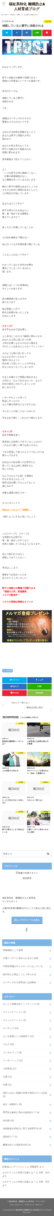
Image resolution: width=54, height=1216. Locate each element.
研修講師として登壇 (13, 950)
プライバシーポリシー (34, 1205)
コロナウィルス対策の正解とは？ (18, 1172)
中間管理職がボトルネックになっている (23, 966)
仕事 (7, 1084)
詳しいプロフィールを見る (27, 920)
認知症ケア (10, 1136)
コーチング (10, 1028)
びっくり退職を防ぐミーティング (21, 1004)
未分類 (8, 1120)
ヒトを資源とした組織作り (18, 1036)
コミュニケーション (14, 1012)
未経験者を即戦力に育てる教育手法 (22, 1128)
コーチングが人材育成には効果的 (19, 982)
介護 (7, 1076)
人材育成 (8, 671)
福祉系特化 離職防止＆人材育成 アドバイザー (27, 1201)
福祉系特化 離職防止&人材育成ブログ (27, 6)
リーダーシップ (13, 1060)
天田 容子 (44, 1172)
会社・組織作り (12, 1104)
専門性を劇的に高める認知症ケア (21, 1112)
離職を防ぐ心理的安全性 (16, 1144)
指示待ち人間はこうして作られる (19, 974)
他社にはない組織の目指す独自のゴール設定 (25, 1094)
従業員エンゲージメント (14, 1166)
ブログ (8, 1044)
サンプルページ (17, 1205)
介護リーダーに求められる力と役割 (20, 958)
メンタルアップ (12, 1052)
